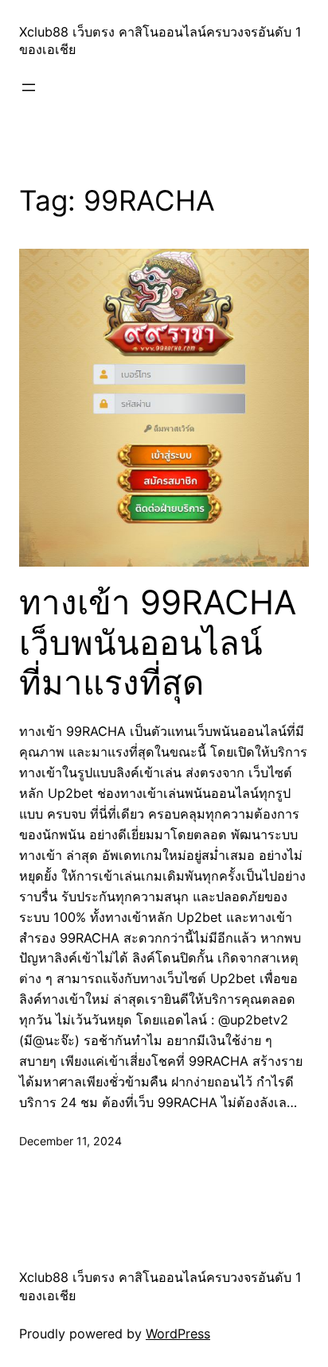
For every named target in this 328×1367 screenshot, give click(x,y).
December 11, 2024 (70, 1141)
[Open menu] (28, 87)
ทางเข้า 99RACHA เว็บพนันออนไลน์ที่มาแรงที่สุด (157, 643)
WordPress (178, 1334)
